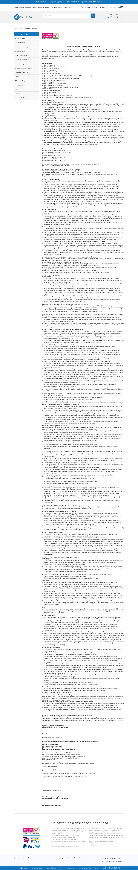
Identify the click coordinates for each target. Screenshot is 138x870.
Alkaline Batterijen (19, 7)
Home (15, 28)
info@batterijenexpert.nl (117, 17)
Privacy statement (84, 858)
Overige (17, 89)
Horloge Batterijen (20, 42)
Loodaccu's (18, 93)
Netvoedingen (19, 85)
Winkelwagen (95, 7)
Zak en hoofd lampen (57, 7)
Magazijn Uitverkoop (20, 98)
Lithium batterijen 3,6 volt (22, 72)
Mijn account (86, 7)
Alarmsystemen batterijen (22, 47)
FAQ (61, 858)
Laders (17, 76)
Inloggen (102, 7)
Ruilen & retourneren (51, 858)
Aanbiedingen (67, 7)
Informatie (21, 858)
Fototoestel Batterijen (21, 55)
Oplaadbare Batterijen (31, 7)
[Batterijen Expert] (24, 17)
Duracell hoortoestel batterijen (23, 68)
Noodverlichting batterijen (59, 839)
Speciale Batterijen (20, 51)
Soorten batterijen (70, 858)
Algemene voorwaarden (35, 858)
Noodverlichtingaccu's (44, 7)
